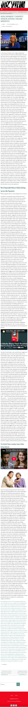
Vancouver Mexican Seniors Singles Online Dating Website (13, 602)
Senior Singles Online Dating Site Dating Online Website (13, 604)
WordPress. (18, 700)
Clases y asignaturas (13, 12)
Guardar (4, 663)
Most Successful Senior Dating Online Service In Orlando (13, 607)
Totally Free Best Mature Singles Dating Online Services (13, 645)
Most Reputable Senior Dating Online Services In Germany (13, 606)
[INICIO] (0, 12)
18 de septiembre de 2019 (12, 24)
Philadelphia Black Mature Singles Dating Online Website (13, 640)
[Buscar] (18, 683)
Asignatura (5, 12)
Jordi (3, 24)
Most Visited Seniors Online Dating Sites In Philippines (13, 643)
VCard (16, 694)
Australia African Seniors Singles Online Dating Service (13, 609)
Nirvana (14, 700)
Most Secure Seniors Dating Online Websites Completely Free (6, 672)
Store (12, 694)
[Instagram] (14, 704)
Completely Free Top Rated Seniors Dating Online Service (13, 641)
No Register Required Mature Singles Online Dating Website (22, 672)
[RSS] (16, 704)
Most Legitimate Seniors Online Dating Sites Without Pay (13, 600)
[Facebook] (11, 704)
